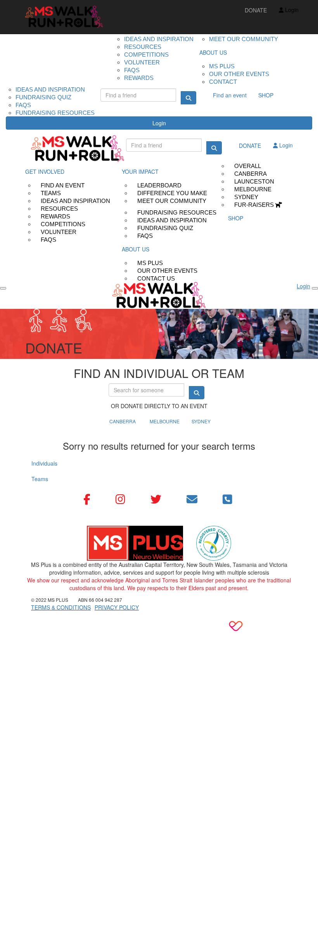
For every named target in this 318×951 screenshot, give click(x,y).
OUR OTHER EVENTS (239, 74)
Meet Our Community (171, 200)
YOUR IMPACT (140, 171)
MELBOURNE (165, 421)
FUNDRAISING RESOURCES (55, 112)
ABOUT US (213, 52)
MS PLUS (222, 66)
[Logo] (64, 17)
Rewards (139, 77)
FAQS (132, 70)
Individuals (44, 463)
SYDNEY (201, 421)
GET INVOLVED (44, 171)
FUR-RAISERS (254, 204)
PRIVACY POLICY (117, 607)
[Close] (315, 288)
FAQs (48, 239)
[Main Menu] (3, 288)
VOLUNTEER (142, 62)
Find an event (230, 95)
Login (159, 123)
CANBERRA (122, 421)
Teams (39, 479)
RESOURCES (142, 46)
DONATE (256, 10)
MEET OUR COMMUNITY (243, 39)
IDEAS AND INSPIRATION (50, 89)
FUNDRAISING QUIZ (43, 97)
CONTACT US (156, 278)
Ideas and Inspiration (159, 39)
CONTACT (223, 81)
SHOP (265, 95)
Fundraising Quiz (165, 228)
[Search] (188, 97)
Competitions (146, 54)
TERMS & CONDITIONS (61, 607)
